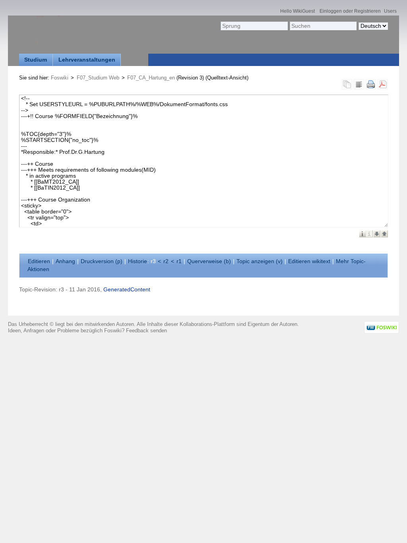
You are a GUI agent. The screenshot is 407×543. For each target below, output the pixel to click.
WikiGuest (304, 11)
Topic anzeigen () (259, 261)
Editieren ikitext (309, 261)
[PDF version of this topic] (383, 86)
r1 (179, 261)
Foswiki (59, 78)
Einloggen (331, 11)
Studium (35, 60)
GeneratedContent (126, 290)
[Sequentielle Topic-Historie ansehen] (347, 86)
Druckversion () (101, 261)
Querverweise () (209, 261)
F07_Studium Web (98, 78)
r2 (166, 261)
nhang (65, 261)
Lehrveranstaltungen (86, 60)
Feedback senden (146, 331)
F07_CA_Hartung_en (151, 78)
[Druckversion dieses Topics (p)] (371, 86)
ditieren (39, 261)
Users (390, 11)
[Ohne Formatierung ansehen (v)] (359, 86)
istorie (137, 261)
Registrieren (367, 11)
